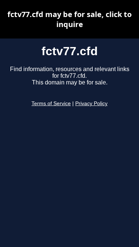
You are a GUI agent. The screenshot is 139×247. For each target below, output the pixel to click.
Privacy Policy (91, 103)
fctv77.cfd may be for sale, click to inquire (69, 19)
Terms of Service (51, 103)
